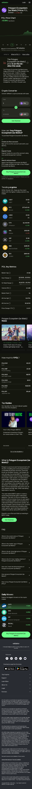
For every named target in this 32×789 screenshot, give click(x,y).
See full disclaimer (15, 753)
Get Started (16, 121)
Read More (6, 445)
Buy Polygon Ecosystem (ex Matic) (16, 172)
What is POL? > (15, 54)
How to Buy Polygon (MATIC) (12, 430)
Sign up (3, 48)
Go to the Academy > (16, 451)
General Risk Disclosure (7, 759)
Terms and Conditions (6, 753)
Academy (10, 178)
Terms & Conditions (16, 759)
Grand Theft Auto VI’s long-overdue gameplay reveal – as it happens (13, 346)
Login (24, 2)
